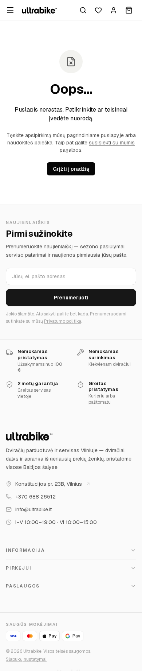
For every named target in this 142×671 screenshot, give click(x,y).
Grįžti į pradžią (71, 169)
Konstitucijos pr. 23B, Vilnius (48, 484)
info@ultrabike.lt (33, 509)
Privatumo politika (62, 321)
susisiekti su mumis (112, 142)
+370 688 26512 (35, 496)
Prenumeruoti (71, 297)
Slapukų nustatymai (26, 659)
